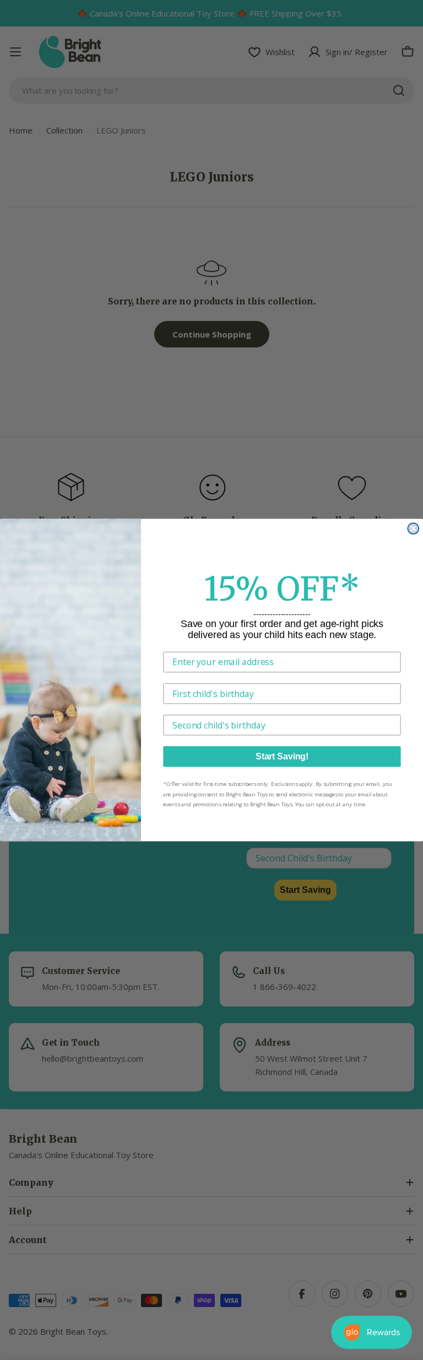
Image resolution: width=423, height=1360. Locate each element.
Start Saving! (282, 756)
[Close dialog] (413, 528)
